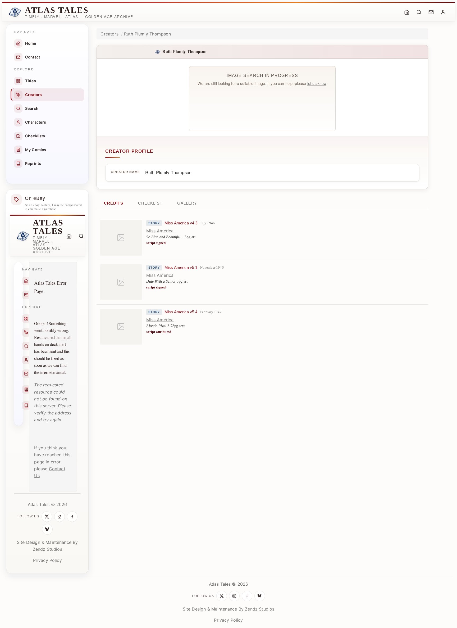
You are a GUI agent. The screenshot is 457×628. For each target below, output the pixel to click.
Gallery (187, 203)
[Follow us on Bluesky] (47, 529)
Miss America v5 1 (181, 267)
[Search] (419, 12)
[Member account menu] (443, 12)
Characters (35, 122)
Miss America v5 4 (181, 312)
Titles (30, 81)
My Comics (35, 149)
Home (30, 43)
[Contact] (431, 12)
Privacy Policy (47, 560)
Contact (32, 57)
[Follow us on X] (47, 516)
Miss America (159, 230)
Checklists (35, 136)
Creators (33, 94)
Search (31, 108)
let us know (316, 83)
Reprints (33, 163)
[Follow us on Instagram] (59, 516)
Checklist (150, 203)
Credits (113, 203)
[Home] (406, 12)
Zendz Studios (47, 549)
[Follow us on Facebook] (72, 516)
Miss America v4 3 (181, 223)
